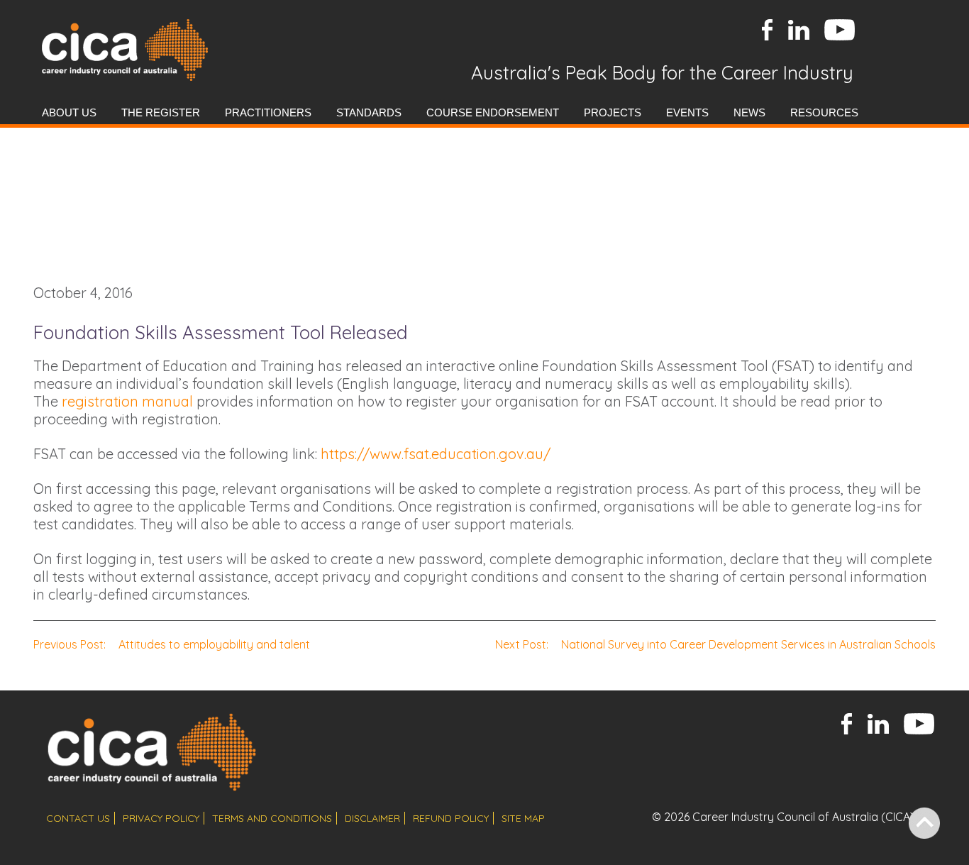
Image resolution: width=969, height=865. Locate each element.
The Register (160, 112)
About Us (69, 112)
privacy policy (161, 818)
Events (687, 112)
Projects (612, 112)
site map (523, 818)
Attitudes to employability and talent (171, 644)
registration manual (127, 401)
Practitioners (268, 112)
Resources (824, 112)
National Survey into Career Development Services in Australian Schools (715, 644)
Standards (369, 112)
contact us (78, 818)
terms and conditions (272, 818)
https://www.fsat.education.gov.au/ (435, 454)
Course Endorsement (492, 112)
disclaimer (372, 818)
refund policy (451, 818)
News (749, 112)
